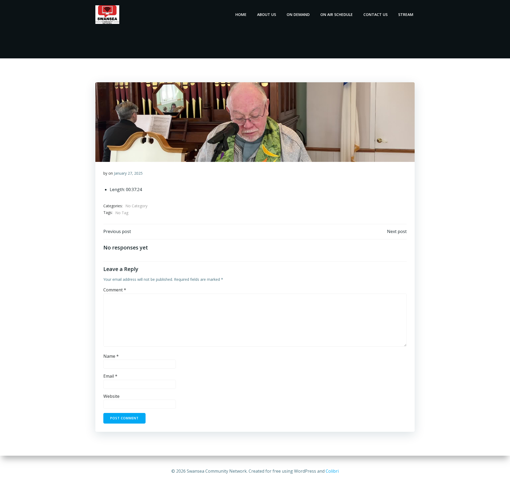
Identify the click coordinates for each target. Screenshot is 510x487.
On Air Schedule (336, 14)
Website (111, 396)
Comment (114, 290)
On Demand (298, 14)
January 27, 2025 (128, 173)
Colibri (332, 471)
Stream (405, 14)
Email (110, 376)
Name (111, 356)
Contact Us (375, 14)
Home (240, 14)
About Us (266, 14)
